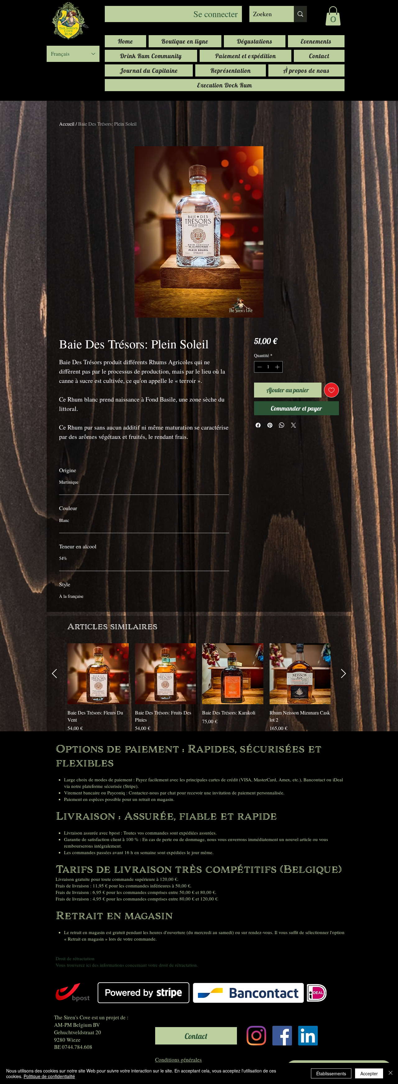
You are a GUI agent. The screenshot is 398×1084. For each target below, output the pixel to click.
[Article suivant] (343, 673)
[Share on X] (293, 425)
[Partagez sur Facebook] (258, 425)
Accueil (66, 123)
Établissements (331, 1073)
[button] (333, 16)
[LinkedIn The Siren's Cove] (308, 1035)
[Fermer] (390, 1073)
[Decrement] (259, 366)
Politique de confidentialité (49, 1076)
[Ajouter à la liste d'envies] (331, 390)
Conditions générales (178, 1059)
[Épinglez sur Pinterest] (270, 425)
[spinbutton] (268, 366)
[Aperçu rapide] (98, 674)
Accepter (369, 1073)
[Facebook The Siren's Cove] (282, 1035)
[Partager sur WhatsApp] (281, 425)
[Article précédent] (54, 673)
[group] (199, 687)
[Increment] (278, 366)
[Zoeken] (300, 14)
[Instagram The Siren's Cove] (256, 1035)
